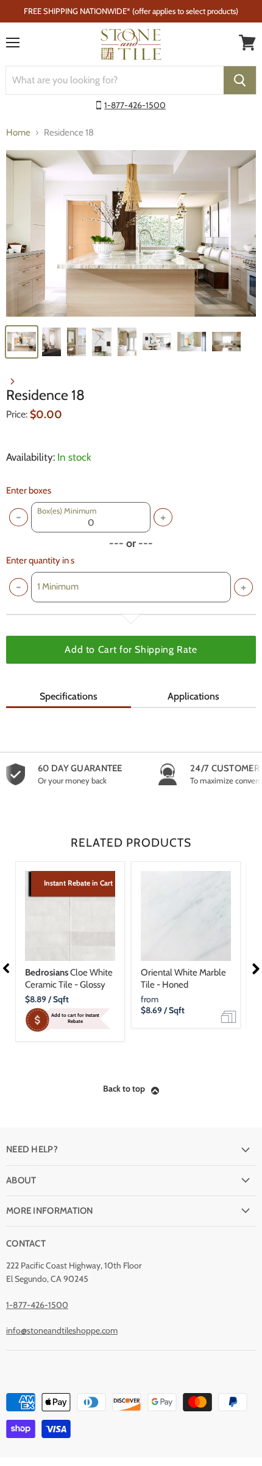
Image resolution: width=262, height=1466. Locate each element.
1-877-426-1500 (135, 105)
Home (18, 133)
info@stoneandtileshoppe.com (62, 1330)
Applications (193, 696)
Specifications (68, 696)
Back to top (124, 1088)
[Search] (240, 80)
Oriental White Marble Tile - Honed (183, 978)
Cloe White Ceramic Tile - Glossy (69, 978)
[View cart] (247, 43)
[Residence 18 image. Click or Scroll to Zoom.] (131, 233)
